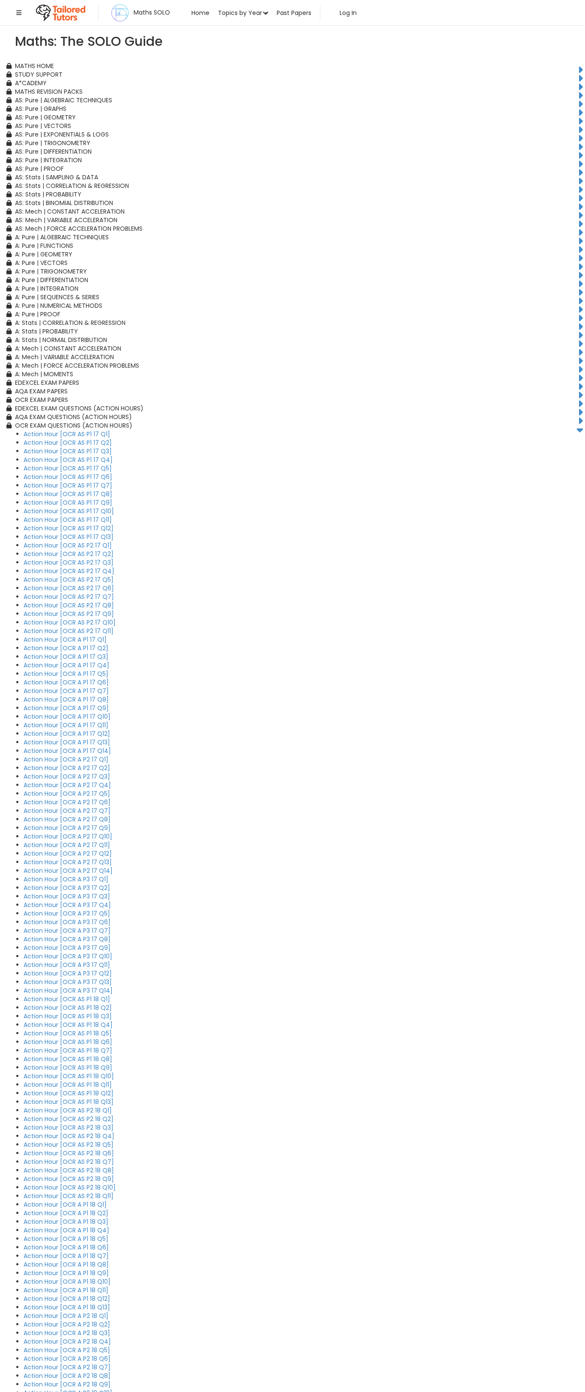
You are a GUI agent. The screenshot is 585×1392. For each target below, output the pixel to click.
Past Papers (294, 13)
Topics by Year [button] (241, 13)
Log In (346, 13)
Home (200, 13)
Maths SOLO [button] (151, 12)
